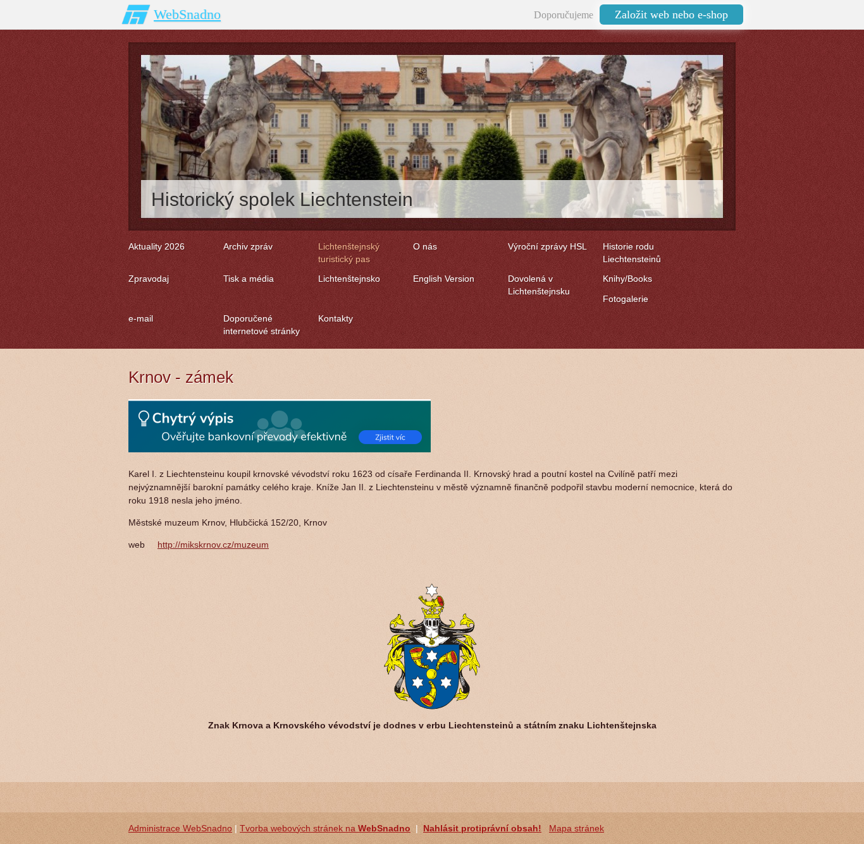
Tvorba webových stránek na (325, 828)
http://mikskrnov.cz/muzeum (213, 545)
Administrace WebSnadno (180, 828)
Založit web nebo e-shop (671, 14)
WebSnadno (187, 14)
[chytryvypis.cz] (279, 425)
